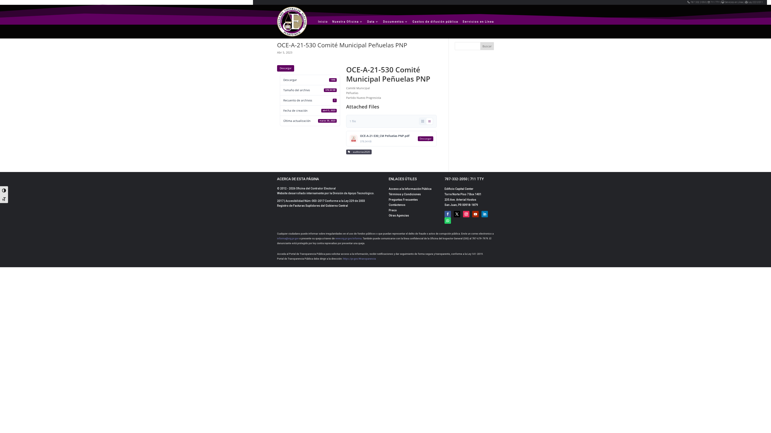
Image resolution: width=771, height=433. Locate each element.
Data (371, 21)
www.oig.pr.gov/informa (348, 238)
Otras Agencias (399, 215)
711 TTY (715, 2)
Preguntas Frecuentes (403, 199)
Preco (393, 210)
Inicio (323, 21)
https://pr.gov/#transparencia (359, 258)
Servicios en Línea (734, 2)
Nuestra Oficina (345, 21)
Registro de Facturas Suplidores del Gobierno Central (312, 205)
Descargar (286, 68)
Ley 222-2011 (756, 2)
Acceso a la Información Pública (410, 188)
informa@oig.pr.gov (288, 238)
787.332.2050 (698, 2)
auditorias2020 (361, 152)
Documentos (393, 21)
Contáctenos (397, 204)
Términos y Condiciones (405, 194)
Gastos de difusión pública (435, 21)
